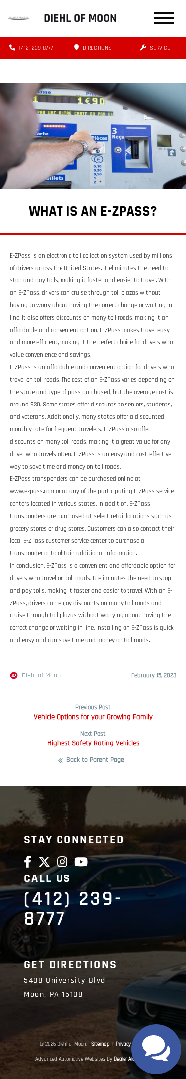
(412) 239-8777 (35, 48)
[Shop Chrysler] (18, 18)
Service (159, 48)
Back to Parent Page (95, 760)
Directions (96, 48)
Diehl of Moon (41, 675)
